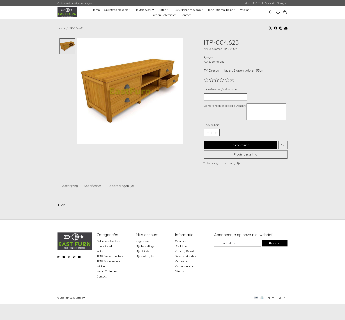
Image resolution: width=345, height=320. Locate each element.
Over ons (181, 241)
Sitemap (180, 271)
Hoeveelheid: (212, 125)
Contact (186, 15)
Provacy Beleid (184, 251)
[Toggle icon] (271, 12)
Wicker (101, 266)
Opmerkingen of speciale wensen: (225, 105)
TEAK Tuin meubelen (109, 261)
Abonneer (275, 243)
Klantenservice (184, 266)
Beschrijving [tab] (69, 186)
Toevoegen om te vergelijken (225, 163)
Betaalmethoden (185, 256)
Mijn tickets (142, 251)
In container (240, 145)
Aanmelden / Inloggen (275, 3)
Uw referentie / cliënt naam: (221, 89)
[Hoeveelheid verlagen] (207, 132)
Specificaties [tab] (93, 186)
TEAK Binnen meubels (110, 256)
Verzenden (181, 261)
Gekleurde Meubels (108, 241)
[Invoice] (262, 298)
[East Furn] (67, 12)
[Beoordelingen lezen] (217, 80)
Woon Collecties (107, 271)
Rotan (100, 251)
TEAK (61, 205)
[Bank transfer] (256, 298)
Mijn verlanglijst (145, 256)
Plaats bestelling (245, 154)
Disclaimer (181, 246)
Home (96, 9)
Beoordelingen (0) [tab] (120, 186)
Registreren (143, 241)
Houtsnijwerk (105, 246)
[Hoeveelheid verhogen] (215, 132)
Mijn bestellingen (146, 246)
